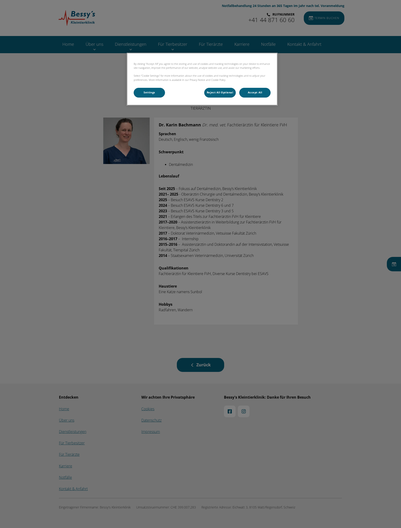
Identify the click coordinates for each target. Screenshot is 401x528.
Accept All (255, 92)
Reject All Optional (220, 92)
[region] (202, 79)
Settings (149, 92)
